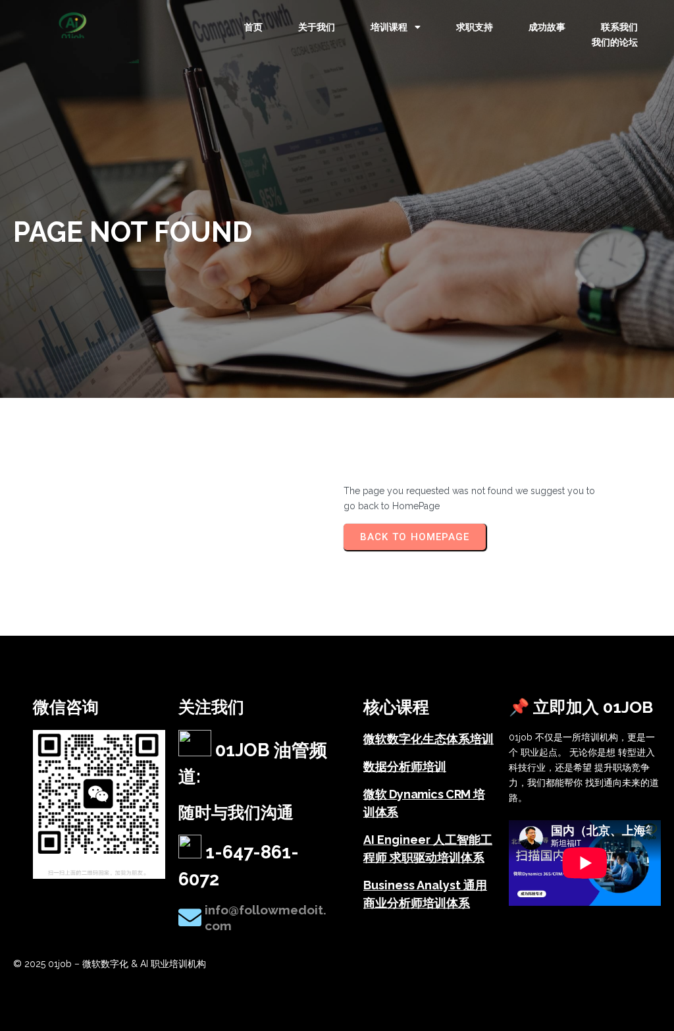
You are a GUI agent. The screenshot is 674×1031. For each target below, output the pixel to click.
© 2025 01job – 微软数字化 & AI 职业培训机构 (109, 964)
